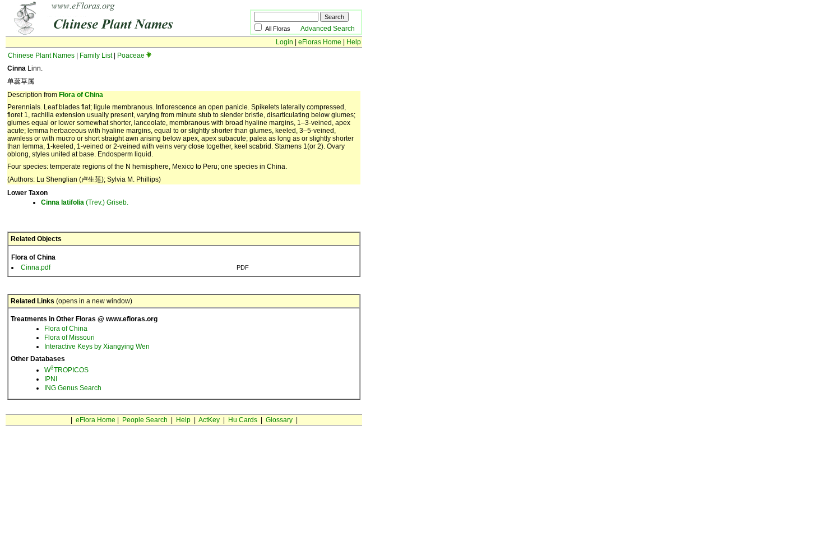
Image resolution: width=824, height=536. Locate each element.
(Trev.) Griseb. (84, 202)
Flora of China (81, 95)
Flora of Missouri (69, 337)
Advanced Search (327, 29)
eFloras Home (319, 42)
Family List (96, 55)
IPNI (50, 379)
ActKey (209, 420)
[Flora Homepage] (111, 32)
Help (353, 42)
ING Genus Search (72, 388)
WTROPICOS (66, 370)
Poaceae (131, 55)
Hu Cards (242, 420)
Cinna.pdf (35, 267)
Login (284, 42)
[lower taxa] (148, 55)
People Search (145, 420)
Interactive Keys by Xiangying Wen (97, 346)
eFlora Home (95, 420)
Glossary (279, 420)
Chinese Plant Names (41, 55)
